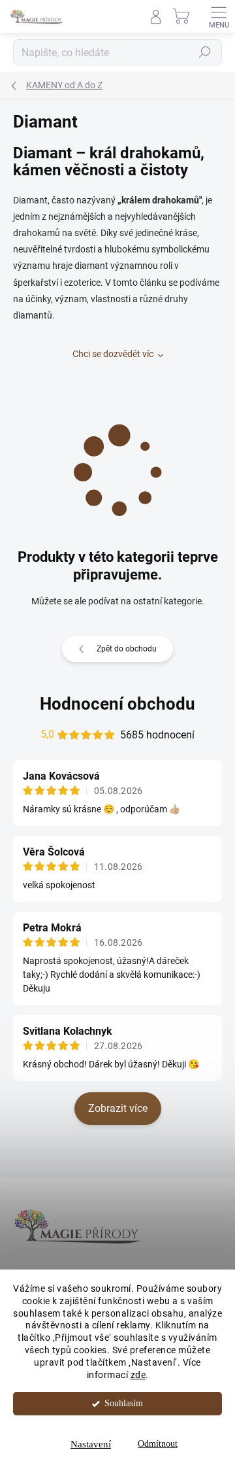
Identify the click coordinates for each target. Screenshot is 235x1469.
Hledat (205, 52)
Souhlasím (123, 1403)
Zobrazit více (118, 1108)
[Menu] (218, 16)
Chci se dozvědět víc (112, 354)
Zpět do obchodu (127, 648)
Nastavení (90, 1444)
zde (138, 1375)
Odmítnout (158, 1444)
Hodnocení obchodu (117, 704)
